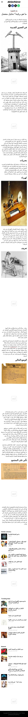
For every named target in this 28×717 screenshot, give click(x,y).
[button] (2, 1)
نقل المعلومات (13, 346)
